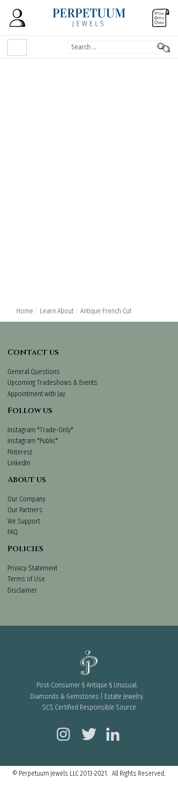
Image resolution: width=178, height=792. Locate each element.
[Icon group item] (62, 728)
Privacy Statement (32, 568)
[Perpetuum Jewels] (89, 17)
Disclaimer (22, 590)
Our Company (26, 499)
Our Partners (25, 510)
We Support (23, 521)
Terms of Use (26, 579)
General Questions (33, 372)
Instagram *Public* (32, 441)
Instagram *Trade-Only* (40, 430)
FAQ (12, 532)
